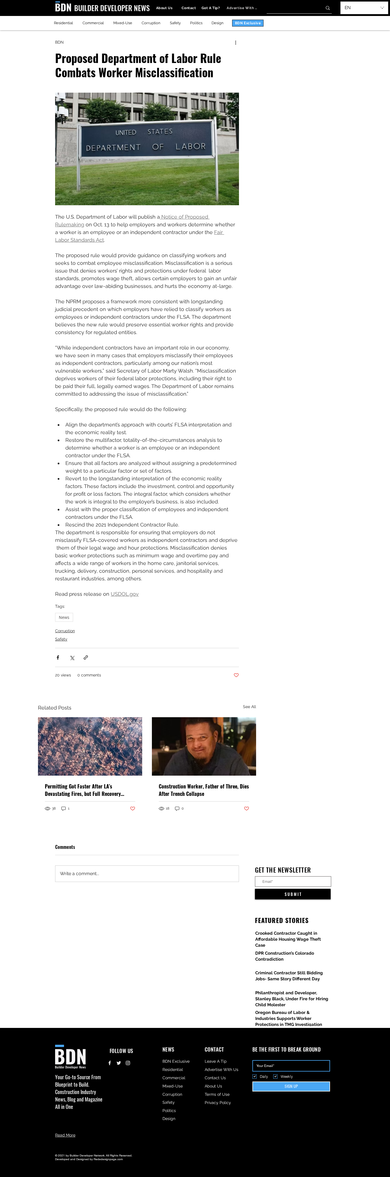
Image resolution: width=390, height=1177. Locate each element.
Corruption (65, 631)
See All (249, 706)
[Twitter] (119, 1063)
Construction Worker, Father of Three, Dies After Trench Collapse (204, 789)
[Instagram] (128, 1063)
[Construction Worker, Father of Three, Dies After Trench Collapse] (204, 746)
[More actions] (235, 42)
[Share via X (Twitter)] (72, 657)
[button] (380, 8)
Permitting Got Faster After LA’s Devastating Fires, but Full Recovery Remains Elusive (83, 789)
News (64, 617)
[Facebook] (109, 1063)
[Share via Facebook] (58, 657)
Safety (61, 639)
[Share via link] (86, 657)
